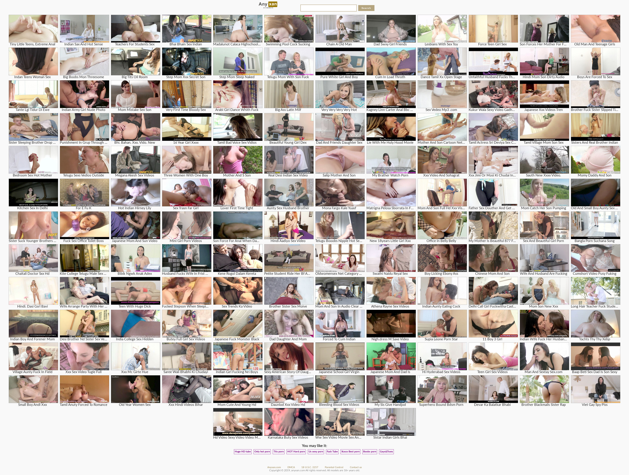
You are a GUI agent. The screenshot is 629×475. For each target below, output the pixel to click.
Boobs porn (369, 451)
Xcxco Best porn (350, 451)
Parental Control (334, 467)
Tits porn (279, 451)
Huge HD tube (243, 451)
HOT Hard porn (296, 451)
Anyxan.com (274, 467)
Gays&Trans (386, 451)
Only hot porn (262, 451)
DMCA (291, 467)
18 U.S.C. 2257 (309, 467)
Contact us (356, 467)
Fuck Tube (332, 451)
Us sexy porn (316, 451)
